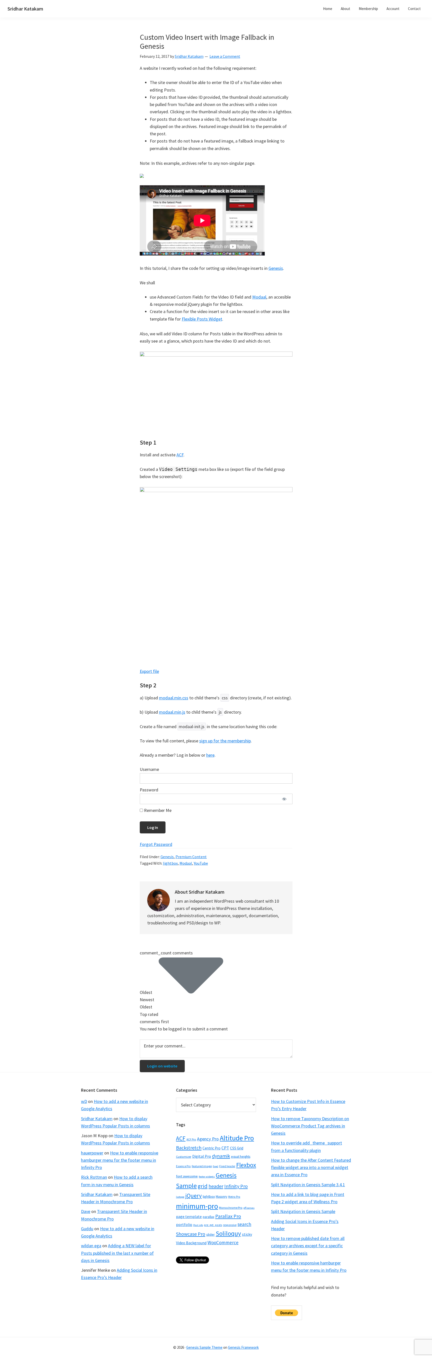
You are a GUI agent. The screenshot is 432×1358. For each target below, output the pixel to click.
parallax (208, 1216)
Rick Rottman (94, 1177)
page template (189, 1216)
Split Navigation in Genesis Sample (303, 1211)
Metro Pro (234, 1196)
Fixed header (227, 1166)
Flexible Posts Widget (202, 319)
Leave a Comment (225, 56)
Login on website (162, 1065)
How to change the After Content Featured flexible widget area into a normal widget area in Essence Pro (311, 1167)
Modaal (259, 297)
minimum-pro (197, 1206)
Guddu (87, 1228)
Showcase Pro (190, 1234)
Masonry (221, 1196)
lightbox (170, 863)
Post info (198, 1225)
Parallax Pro (228, 1216)
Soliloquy (228, 1233)
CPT (225, 1148)
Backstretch (189, 1147)
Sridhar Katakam (25, 9)
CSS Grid (236, 1148)
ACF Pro (191, 1139)
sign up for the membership (225, 741)
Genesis (275, 268)
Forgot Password (156, 844)
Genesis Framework (243, 1347)
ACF (180, 455)
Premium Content (191, 856)
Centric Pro (211, 1148)
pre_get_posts (213, 1225)
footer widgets (207, 1176)
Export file (149, 671)
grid (203, 1185)
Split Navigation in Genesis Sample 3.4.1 (308, 1184)
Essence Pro (183, 1166)
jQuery (193, 1195)
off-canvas (249, 1207)
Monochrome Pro (230, 1207)
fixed (215, 1166)
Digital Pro (201, 1156)
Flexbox (246, 1165)
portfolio (184, 1224)
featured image (202, 1166)
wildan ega (91, 1245)
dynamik (221, 1156)
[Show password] (284, 799)
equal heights (240, 1156)
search (244, 1224)
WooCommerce (223, 1242)
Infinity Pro (236, 1186)
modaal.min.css (173, 698)
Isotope (180, 1196)
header (215, 1186)
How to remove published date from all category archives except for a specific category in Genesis (307, 1245)
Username (149, 769)
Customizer (183, 1156)
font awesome (187, 1176)
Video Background (191, 1242)
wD (84, 1101)
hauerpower (92, 1153)
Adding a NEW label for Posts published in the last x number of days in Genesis (117, 1253)
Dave (85, 1211)
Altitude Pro (237, 1138)
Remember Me (157, 810)
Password (149, 790)
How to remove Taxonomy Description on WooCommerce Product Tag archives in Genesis (310, 1126)
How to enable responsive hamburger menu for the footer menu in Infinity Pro (119, 1160)
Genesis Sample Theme (204, 1347)
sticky (247, 1234)
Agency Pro (208, 1139)
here (210, 755)
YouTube (201, 863)
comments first (154, 1021)
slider (210, 1234)
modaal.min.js (172, 712)
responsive (229, 1225)
